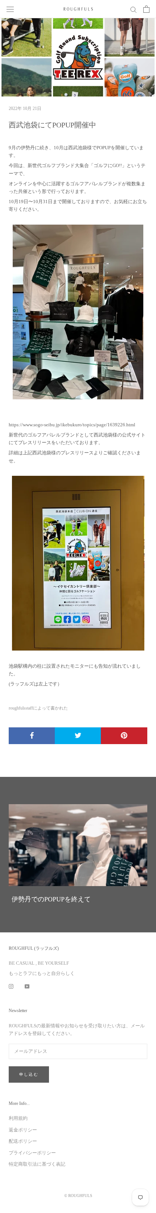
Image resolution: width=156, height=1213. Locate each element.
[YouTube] (27, 985)
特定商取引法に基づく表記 (37, 1164)
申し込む (28, 1074)
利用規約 (18, 1118)
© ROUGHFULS (78, 1195)
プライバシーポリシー (32, 1152)
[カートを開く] (146, 9)
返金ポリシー (23, 1130)
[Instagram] (11, 985)
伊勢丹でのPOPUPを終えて (51, 899)
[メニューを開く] (10, 9)
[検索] (133, 9)
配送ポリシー (23, 1141)
